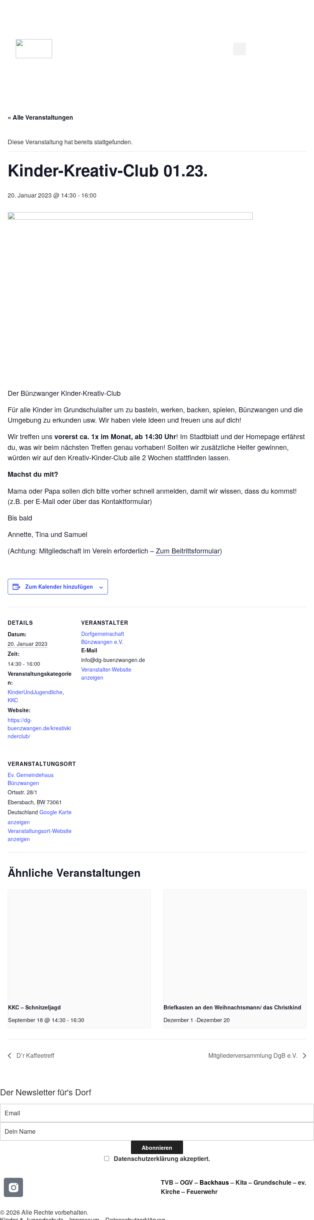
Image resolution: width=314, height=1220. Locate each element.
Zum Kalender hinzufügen (59, 586)
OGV (186, 1182)
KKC (13, 700)
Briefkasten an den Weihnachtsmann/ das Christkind (232, 1007)
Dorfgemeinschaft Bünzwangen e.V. (102, 637)
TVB (167, 1182)
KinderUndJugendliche (35, 692)
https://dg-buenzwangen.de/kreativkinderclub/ (39, 728)
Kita (242, 1182)
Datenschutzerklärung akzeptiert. (161, 1158)
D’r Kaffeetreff (34, 1055)
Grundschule (272, 1182)
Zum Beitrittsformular (188, 550)
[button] (147, 49)
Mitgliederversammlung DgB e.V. (253, 1055)
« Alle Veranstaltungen (40, 117)
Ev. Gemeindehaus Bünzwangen (31, 779)
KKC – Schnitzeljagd (34, 1007)
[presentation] (79, 943)
